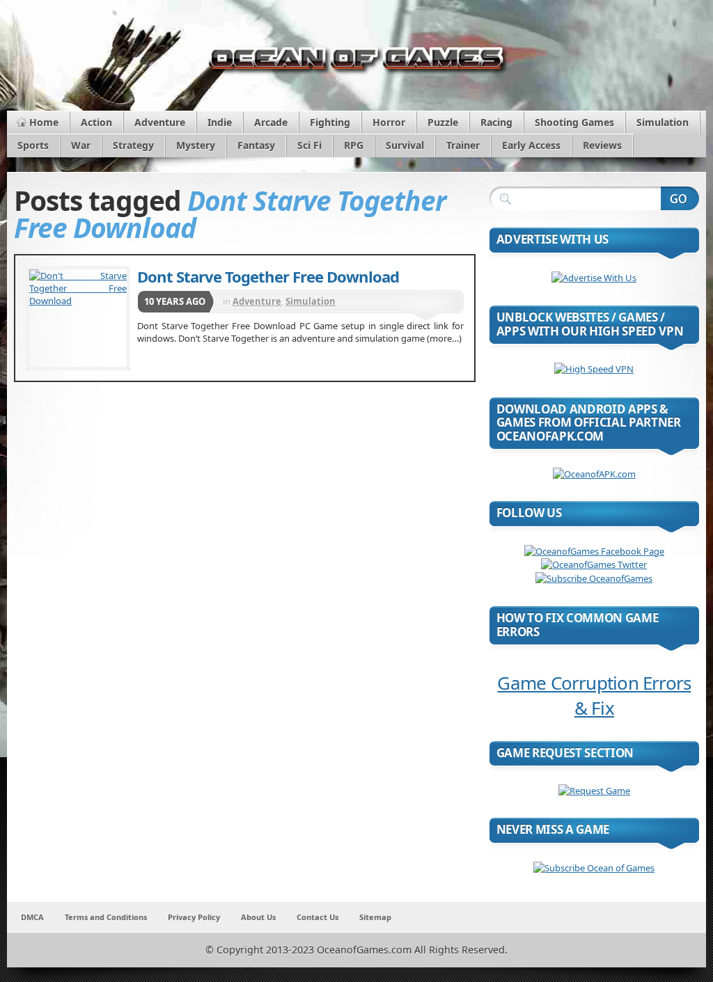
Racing (496, 122)
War (81, 145)
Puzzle (443, 122)
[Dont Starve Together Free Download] (78, 318)
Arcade (271, 122)
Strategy (133, 145)
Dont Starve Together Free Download (268, 276)
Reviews (602, 145)
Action (96, 122)
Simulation (662, 122)
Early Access (531, 145)
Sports (33, 145)
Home (43, 122)
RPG (353, 145)
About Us (258, 917)
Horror (389, 122)
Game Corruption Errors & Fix (594, 695)
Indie (219, 122)
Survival (405, 145)
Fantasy (256, 145)
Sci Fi (309, 145)
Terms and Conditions (106, 917)
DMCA (32, 917)
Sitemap (375, 917)
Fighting (330, 122)
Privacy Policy (194, 917)
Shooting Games (574, 122)
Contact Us (317, 917)
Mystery (195, 145)
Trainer (463, 145)
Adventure (159, 122)
